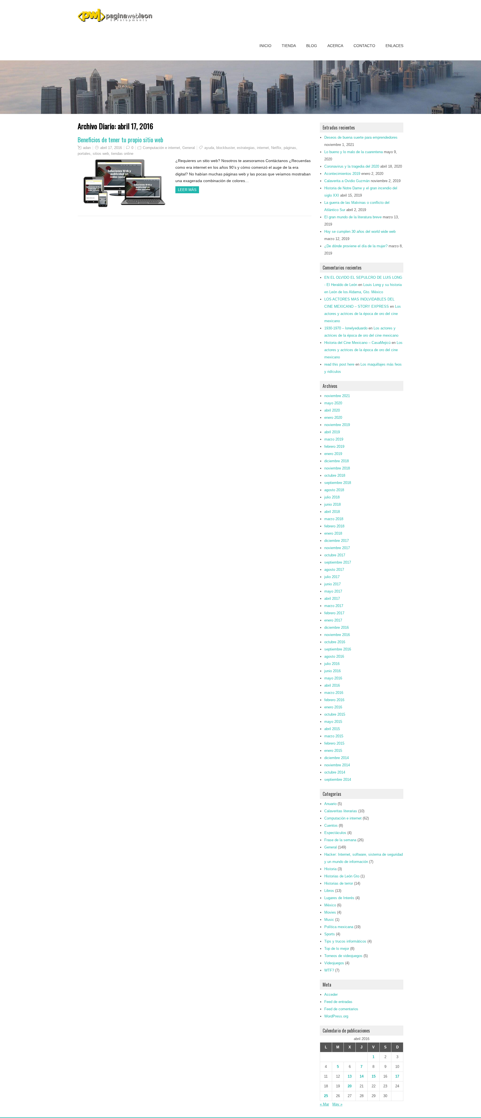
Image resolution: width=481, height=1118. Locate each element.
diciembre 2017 (336, 541)
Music (329, 920)
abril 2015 (332, 729)
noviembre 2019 (337, 425)
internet (263, 148)
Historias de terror (338, 883)
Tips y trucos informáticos (345, 941)
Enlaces (394, 45)
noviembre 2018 (337, 468)
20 (350, 1086)
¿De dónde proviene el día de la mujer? (355, 246)
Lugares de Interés (339, 898)
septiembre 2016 (337, 649)
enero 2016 (333, 707)
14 (362, 1076)
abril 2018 (332, 512)
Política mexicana (338, 927)
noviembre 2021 (337, 396)
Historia (330, 869)
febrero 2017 (334, 613)
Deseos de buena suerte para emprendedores (360, 137)
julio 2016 (332, 664)
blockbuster (225, 148)
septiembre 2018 (337, 483)
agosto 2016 (334, 656)
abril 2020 (332, 410)
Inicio (265, 45)
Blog (311, 45)
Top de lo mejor (336, 948)
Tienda (289, 45)
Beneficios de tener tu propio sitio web (120, 139)
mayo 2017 (333, 591)
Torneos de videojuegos (343, 956)
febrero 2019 (334, 446)
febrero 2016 (334, 700)
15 (374, 1076)
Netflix (276, 148)
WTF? (329, 970)
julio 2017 (332, 577)
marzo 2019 (333, 439)
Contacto (364, 45)
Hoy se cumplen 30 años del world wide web (360, 231)
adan (87, 148)
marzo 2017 (333, 606)
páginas (290, 148)
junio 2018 (332, 504)
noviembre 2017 (337, 548)
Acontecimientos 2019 (342, 174)
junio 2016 (332, 671)
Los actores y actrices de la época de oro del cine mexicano (362, 313)
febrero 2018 (334, 526)
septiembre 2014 (337, 779)
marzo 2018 (333, 519)
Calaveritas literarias (340, 811)
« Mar (324, 1104)
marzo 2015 (333, 736)
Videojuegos (334, 963)
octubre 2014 (334, 772)
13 (350, 1076)
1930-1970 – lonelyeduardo (345, 328)
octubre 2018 (334, 475)
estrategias (246, 148)
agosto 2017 (334, 569)
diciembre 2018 (336, 461)
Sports (329, 934)
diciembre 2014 (336, 758)
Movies (330, 912)
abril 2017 (332, 598)
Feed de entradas (338, 1002)
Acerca (335, 45)
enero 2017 (333, 620)
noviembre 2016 (337, 635)
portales (84, 153)
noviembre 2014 (337, 765)
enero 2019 (333, 454)
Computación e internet (161, 148)
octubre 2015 (334, 714)
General (188, 148)
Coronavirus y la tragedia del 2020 (351, 166)
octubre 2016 (334, 642)
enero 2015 (333, 750)
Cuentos (331, 825)
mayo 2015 (333, 722)
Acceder (331, 994)
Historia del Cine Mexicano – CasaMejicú (357, 343)
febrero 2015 (334, 743)
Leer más (187, 190)
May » (337, 1104)
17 (397, 1076)
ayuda (209, 148)
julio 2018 (332, 497)
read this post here (339, 364)
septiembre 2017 (337, 562)
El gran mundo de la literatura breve (353, 217)
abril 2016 (332, 685)
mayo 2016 (333, 678)
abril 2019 (332, 432)
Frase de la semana (340, 840)
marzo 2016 (333, 693)
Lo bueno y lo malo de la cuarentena (353, 152)
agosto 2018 (334, 490)
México (330, 905)
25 (326, 1096)
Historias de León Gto (341, 876)
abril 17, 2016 (111, 148)
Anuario (330, 804)
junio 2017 (332, 584)
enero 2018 (333, 533)
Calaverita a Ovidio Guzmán (347, 181)
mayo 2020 (333, 403)
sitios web (101, 153)
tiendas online (122, 153)
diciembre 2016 (336, 627)
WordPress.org (336, 1016)
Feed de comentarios (341, 1009)
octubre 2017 (334, 555)
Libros (329, 891)
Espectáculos (335, 833)
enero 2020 (333, 417)
